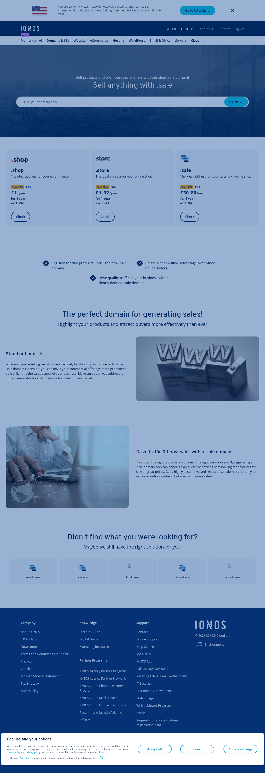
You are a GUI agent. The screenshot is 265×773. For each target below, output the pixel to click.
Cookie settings (240, 749)
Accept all (25, 758)
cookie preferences (52, 749)
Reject (102, 752)
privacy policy (33, 752)
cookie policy (14, 752)
